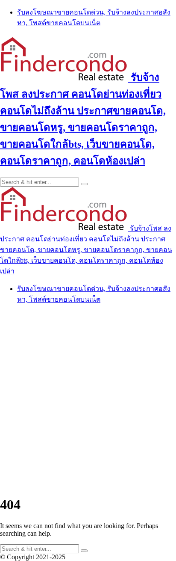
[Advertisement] (88, 400)
